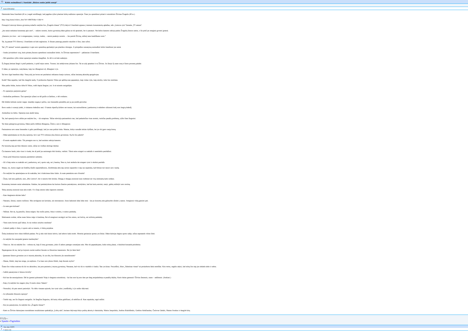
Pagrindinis (15, 321)
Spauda (5, 321)
